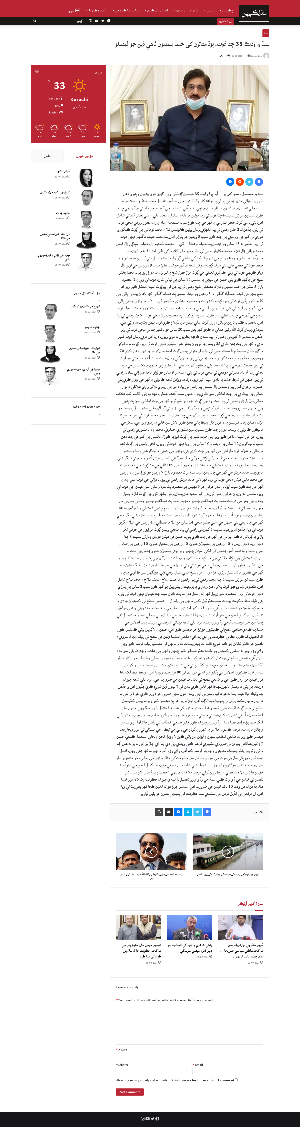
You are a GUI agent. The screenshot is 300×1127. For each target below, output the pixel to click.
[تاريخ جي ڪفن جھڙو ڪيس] (86, 199)
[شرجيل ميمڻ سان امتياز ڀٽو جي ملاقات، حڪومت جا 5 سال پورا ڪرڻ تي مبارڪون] (138, 927)
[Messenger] (230, 182)
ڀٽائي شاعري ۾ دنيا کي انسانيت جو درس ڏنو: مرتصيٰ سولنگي (189, 947)
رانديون (180, 10)
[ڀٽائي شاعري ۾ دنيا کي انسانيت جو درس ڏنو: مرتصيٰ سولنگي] (189, 927)
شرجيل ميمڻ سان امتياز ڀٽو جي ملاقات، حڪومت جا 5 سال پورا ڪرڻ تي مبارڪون (141, 950)
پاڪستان (227, 10)
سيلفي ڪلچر (63, 171)
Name (121, 1050)
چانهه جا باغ (63, 213)
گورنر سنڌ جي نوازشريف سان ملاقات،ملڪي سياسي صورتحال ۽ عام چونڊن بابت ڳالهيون (241, 950)
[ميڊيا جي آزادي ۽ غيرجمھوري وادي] (86, 262)
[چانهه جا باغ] (86, 220)
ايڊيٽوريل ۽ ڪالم (157, 10)
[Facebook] (259, 182)
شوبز (196, 10)
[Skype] (188, 812)
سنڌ (266, 33)
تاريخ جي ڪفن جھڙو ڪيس (55, 192)
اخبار (72, 10)
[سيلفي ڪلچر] (86, 178)
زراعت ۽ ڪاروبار (97, 10)
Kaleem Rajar (256, 56)
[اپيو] (159, 812)
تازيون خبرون (84, 156)
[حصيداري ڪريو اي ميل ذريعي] (169, 812)
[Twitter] (249, 182)
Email (197, 1065)
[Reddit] (240, 182)
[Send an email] (249, 56)
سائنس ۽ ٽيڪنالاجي (127, 10)
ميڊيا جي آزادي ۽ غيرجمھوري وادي (54, 257)
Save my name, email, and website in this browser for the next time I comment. (175, 1080)
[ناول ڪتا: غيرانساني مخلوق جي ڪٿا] (86, 241)
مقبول (47, 156)
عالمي (210, 10)
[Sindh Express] (254, 13)
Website (122, 1065)
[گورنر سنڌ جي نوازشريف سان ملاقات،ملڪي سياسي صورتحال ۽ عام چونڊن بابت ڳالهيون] (240, 927)
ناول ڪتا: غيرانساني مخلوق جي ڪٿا (197, 20)
